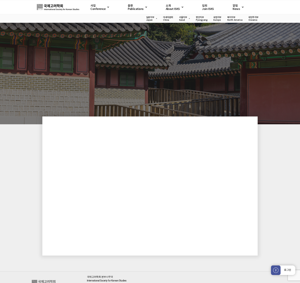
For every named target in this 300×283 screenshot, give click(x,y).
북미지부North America (235, 18)
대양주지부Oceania (253, 18)
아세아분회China (168, 18)
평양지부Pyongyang (201, 18)
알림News (236, 7)
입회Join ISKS (208, 7)
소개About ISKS (173, 7)
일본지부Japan (150, 18)
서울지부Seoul (183, 18)
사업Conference (98, 7)
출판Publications (135, 7)
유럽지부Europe (217, 18)
